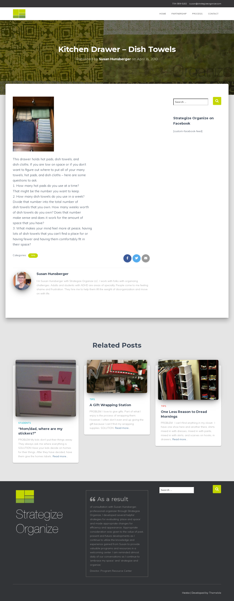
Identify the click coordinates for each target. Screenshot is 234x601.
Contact (213, 13)
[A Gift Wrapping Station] (117, 376)
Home (162, 13)
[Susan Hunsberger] (22, 280)
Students (24, 423)
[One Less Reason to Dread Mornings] (188, 379)
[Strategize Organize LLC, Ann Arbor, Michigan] (19, 13)
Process (197, 13)
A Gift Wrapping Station (110, 405)
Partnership (179, 13)
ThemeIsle (215, 592)
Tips (33, 255)
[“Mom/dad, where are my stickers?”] (46, 388)
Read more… (60, 456)
